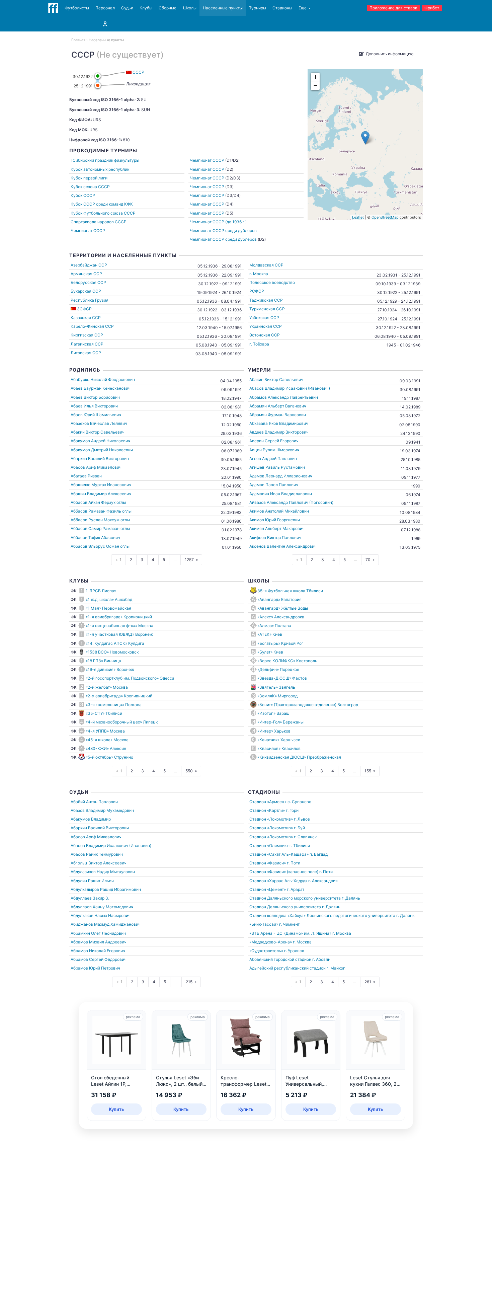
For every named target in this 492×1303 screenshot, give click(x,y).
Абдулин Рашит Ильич (92, 880)
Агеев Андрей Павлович (273, 458)
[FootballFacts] (53, 8)
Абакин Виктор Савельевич (98, 432)
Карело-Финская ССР (92, 326)
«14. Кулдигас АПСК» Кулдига (115, 643)
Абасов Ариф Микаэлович (96, 467)
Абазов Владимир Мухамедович (102, 810)
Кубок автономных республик (100, 169)
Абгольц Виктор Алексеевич (99, 862)
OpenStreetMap (385, 217)
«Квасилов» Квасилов (279, 748)
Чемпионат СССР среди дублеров (223, 230)
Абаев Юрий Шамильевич (96, 414)
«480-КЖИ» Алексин (106, 748)
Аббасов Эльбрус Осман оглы (100, 546)
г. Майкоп (336, 968)
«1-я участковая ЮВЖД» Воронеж (119, 634)
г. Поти (293, 862)
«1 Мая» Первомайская (108, 608)
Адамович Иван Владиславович (280, 493)
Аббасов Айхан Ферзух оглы (98, 502)
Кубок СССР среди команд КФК (102, 204)
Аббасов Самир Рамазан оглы (100, 528)
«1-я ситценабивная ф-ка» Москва (119, 625)
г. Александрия (323, 880)
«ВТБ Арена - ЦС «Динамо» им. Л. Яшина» (290, 933)
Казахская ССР (86, 317)
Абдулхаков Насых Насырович (101, 915)
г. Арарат (295, 889)
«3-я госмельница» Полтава (114, 704)
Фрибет (431, 7)
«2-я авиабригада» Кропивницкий (119, 695)
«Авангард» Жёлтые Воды (282, 608)
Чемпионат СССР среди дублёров (223, 239)
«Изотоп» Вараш (273, 713)
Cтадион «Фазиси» (267, 862)
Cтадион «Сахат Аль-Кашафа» (279, 854)
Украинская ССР (265, 326)
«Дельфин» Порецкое (278, 669)
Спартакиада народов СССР (99, 221)
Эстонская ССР (264, 334)
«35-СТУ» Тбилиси (104, 713)
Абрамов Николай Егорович (98, 950)
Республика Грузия (89, 300)
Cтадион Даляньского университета (285, 906)
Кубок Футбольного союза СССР (103, 213)
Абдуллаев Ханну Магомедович (102, 906)
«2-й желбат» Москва (107, 687)
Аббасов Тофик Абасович (95, 537)
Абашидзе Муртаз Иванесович (101, 484)
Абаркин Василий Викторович (100, 458)
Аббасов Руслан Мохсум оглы (100, 519)
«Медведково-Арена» (270, 941)
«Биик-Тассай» (263, 924)
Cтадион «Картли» (267, 810)
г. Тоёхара (259, 344)
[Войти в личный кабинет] (105, 23)
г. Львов (302, 819)
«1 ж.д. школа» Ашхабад (109, 599)
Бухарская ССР (86, 291)
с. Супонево (299, 801)
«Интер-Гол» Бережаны (280, 721)
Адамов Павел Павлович (273, 484)
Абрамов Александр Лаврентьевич (283, 397)
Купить (116, 1109)
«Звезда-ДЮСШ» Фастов (282, 678)
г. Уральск (294, 950)
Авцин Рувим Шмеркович (274, 449)
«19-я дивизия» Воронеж (110, 669)
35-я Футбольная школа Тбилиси (290, 590)
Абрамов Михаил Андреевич (99, 941)
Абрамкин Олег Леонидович (98, 933)
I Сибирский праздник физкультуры (105, 160)
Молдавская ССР (266, 264)
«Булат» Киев (270, 652)
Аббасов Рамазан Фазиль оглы (101, 511)
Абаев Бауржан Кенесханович (101, 388)
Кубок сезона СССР (90, 186)
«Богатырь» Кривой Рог (280, 643)
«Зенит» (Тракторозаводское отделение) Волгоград (307, 704)
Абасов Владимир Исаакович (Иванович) (289, 388)
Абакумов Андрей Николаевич (100, 440)
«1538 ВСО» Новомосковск (112, 652)
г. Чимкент (289, 924)
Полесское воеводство (272, 282)
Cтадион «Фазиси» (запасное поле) (283, 871)
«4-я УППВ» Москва (105, 731)
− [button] (315, 85)
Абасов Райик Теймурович (97, 854)
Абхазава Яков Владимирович (278, 423)
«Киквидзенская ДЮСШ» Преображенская (299, 757)
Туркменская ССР (267, 308)
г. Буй (299, 827)
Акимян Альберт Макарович (277, 528)
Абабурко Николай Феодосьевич (103, 379)
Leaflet (358, 217)
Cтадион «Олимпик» (269, 845)
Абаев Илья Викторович (94, 405)
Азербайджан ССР (89, 264)
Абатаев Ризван (86, 475)
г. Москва (258, 273)
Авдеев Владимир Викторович (279, 432)
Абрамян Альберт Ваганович (277, 405)
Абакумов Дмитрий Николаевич (102, 449)
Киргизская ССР (87, 334)
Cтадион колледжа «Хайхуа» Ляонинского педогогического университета (322, 915)
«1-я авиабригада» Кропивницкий (119, 616)
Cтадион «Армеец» (267, 801)
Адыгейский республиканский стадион (287, 968)
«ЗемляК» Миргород (277, 695)
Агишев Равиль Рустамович (277, 467)
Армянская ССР (86, 273)
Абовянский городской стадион (280, 959)
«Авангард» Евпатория (279, 599)
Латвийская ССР (87, 344)
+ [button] (315, 76)
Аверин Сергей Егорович (274, 440)
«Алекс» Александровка (280, 616)
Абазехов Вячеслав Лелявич (99, 423)
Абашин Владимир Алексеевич (101, 493)
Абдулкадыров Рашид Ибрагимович (106, 889)
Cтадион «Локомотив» (271, 819)
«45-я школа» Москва (107, 739)
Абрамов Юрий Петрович (95, 968)
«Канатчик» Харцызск (278, 739)
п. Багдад (319, 854)
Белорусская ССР (88, 282)
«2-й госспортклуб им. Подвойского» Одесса (130, 678)
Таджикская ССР (266, 300)
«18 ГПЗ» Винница (103, 660)
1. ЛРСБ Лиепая (101, 590)
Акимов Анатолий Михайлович (279, 511)
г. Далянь (351, 898)
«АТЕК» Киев (269, 634)
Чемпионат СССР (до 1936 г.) (218, 221)
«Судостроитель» (266, 950)
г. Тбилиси (300, 845)
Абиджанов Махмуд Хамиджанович (106, 924)
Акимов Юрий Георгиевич (274, 519)
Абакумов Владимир (91, 819)
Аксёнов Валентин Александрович (283, 546)
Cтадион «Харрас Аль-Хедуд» (278, 880)
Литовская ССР (86, 352)
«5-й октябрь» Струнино (109, 757)
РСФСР (256, 291)
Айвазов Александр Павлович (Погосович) (291, 502)
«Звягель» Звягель (276, 687)
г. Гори (292, 810)
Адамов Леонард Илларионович (280, 475)
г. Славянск (305, 836)
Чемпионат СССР (88, 230)
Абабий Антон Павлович (94, 801)
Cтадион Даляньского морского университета (295, 898)
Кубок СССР (83, 195)
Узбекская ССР (264, 317)
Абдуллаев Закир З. (90, 898)
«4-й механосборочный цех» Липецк (122, 721)
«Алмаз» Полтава (274, 625)
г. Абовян (321, 959)
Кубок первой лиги (89, 177)
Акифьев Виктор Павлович (275, 537)
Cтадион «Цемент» (267, 889)
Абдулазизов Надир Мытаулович (103, 871)
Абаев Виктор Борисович (95, 397)
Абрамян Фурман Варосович (277, 414)
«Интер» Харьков (274, 731)
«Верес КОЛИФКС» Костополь (287, 660)
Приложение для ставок (393, 7)
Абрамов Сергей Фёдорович (99, 959)
